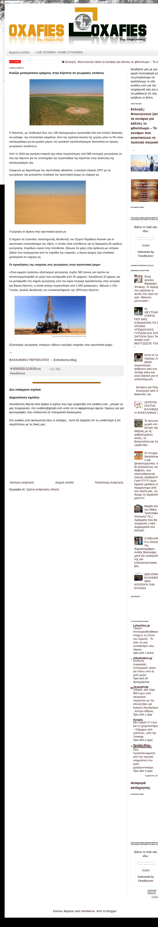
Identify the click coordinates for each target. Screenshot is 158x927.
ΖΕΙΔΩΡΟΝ (140, 687)
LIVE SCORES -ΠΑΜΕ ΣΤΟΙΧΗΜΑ (59, 52)
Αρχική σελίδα (19, 52)
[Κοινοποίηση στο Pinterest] (59, 369)
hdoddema (88, 911)
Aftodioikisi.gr (142, 658)
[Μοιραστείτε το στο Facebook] (57, 369)
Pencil (13, 373)
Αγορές (138, 719)
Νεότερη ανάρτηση (22, 482)
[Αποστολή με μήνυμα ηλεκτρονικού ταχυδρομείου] (51, 369)
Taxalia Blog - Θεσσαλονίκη (142, 746)
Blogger (111, 911)
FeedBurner (145, 255)
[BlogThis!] (53, 369)
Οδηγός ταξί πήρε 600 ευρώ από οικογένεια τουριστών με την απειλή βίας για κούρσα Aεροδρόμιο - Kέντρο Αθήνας (145, 700)
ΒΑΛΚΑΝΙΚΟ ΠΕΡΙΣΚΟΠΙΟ (29, 360)
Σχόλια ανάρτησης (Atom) (42, 489)
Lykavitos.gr (141, 625)
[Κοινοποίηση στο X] (55, 369)
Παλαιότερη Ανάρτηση (109, 482)
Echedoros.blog (65, 360)
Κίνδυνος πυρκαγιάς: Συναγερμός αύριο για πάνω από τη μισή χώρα (144, 668)
